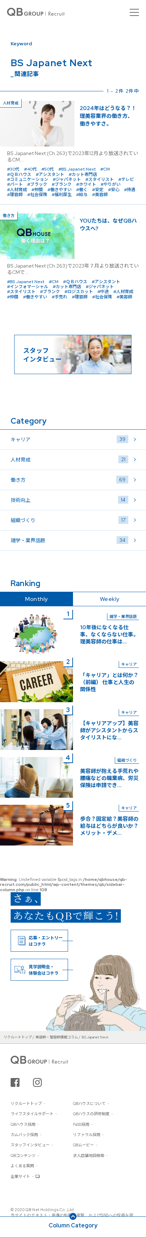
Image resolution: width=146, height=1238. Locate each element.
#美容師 (100, 194)
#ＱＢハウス (19, 174)
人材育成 (68, 459)
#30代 (13, 169)
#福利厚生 (62, 194)
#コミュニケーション (27, 179)
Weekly (109, 599)
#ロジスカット (78, 291)
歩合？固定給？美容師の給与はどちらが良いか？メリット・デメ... (109, 826)
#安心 (113, 190)
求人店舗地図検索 (88, 1155)
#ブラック (37, 184)
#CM (105, 169)
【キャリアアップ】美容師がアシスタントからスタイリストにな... (109, 730)
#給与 (82, 194)
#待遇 (129, 190)
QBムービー (83, 1144)
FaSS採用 (81, 1124)
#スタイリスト (99, 179)
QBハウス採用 (23, 1124)
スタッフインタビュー (30, 1144)
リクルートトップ (26, 1103)
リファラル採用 (86, 1134)
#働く (82, 190)
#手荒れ (59, 297)
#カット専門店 (83, 174)
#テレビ (126, 179)
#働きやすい (59, 190)
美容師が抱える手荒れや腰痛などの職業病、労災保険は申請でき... (109, 778)
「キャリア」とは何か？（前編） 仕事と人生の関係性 (109, 682)
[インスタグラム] (37, 1082)
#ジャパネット (67, 179)
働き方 (68, 479)
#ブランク (62, 184)
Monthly (36, 599)
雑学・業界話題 (68, 540)
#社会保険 (37, 194)
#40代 (30, 169)
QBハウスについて (89, 1103)
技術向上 (68, 500)
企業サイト (20, 1176)
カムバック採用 (24, 1134)
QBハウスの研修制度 (91, 1113)
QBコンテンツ (23, 1155)
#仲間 (37, 190)
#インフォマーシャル (27, 287)
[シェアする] (15, 1082)
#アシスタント (50, 174)
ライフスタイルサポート (32, 1113)
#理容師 (15, 194)
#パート (15, 184)
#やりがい (110, 184)
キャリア (68, 439)
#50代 (47, 169)
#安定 (97, 190)
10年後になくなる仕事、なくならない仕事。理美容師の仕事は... (109, 634)
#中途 (103, 291)
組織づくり (68, 520)
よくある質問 (22, 1165)
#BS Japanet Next (77, 169)
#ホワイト (86, 184)
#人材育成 (17, 190)
